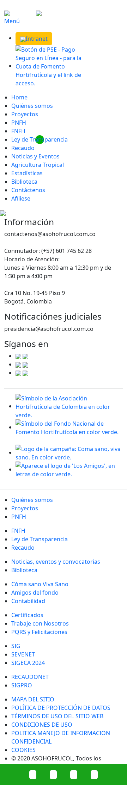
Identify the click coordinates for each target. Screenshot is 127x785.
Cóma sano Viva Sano (39, 584)
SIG (15, 646)
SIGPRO (21, 685)
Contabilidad (28, 601)
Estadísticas (27, 173)
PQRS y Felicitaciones (39, 632)
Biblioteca (24, 181)
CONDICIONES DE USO (41, 724)
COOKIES (23, 750)
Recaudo (23, 148)
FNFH (18, 131)
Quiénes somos (32, 106)
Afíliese (20, 198)
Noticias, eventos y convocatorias (55, 561)
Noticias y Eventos (35, 156)
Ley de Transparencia (39, 139)
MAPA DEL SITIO (32, 699)
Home (19, 97)
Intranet (37, 38)
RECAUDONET (30, 677)
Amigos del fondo (35, 592)
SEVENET (23, 654)
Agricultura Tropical (37, 165)
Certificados (27, 615)
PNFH (18, 122)
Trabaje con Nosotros (40, 623)
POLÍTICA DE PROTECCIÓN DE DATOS (60, 708)
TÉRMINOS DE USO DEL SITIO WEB (57, 716)
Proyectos (24, 114)
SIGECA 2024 (28, 663)
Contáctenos (28, 190)
